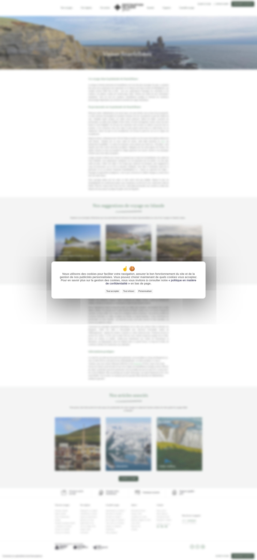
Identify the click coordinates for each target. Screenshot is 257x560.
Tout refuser (128, 291)
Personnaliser (145, 291)
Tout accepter (112, 291)
